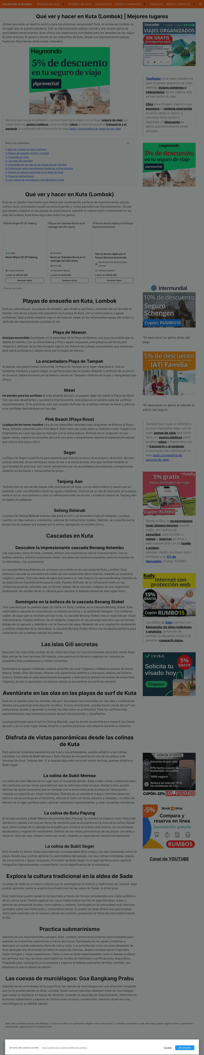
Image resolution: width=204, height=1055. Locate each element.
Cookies (168, 1048)
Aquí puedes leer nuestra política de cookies (64, 1048)
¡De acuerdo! (185, 1048)
